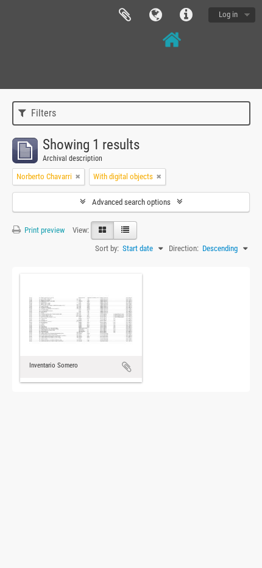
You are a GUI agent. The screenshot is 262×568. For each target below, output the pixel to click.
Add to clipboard (127, 367)
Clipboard (125, 15)
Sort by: (107, 248)
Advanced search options (131, 202)
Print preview (44, 230)
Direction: (184, 248)
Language (155, 15)
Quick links (186, 15)
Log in (228, 14)
